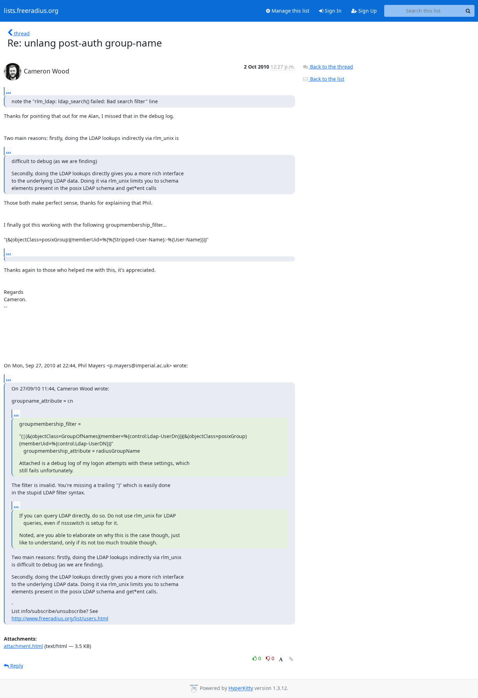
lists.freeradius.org (31, 11)
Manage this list (289, 10)
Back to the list (326, 79)
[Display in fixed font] (281, 659)
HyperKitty (241, 688)
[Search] (468, 11)
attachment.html (23, 646)
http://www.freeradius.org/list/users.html (60, 618)
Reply (16, 665)
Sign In (332, 10)
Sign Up (367, 10)
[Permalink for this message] (291, 659)
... (8, 91)
